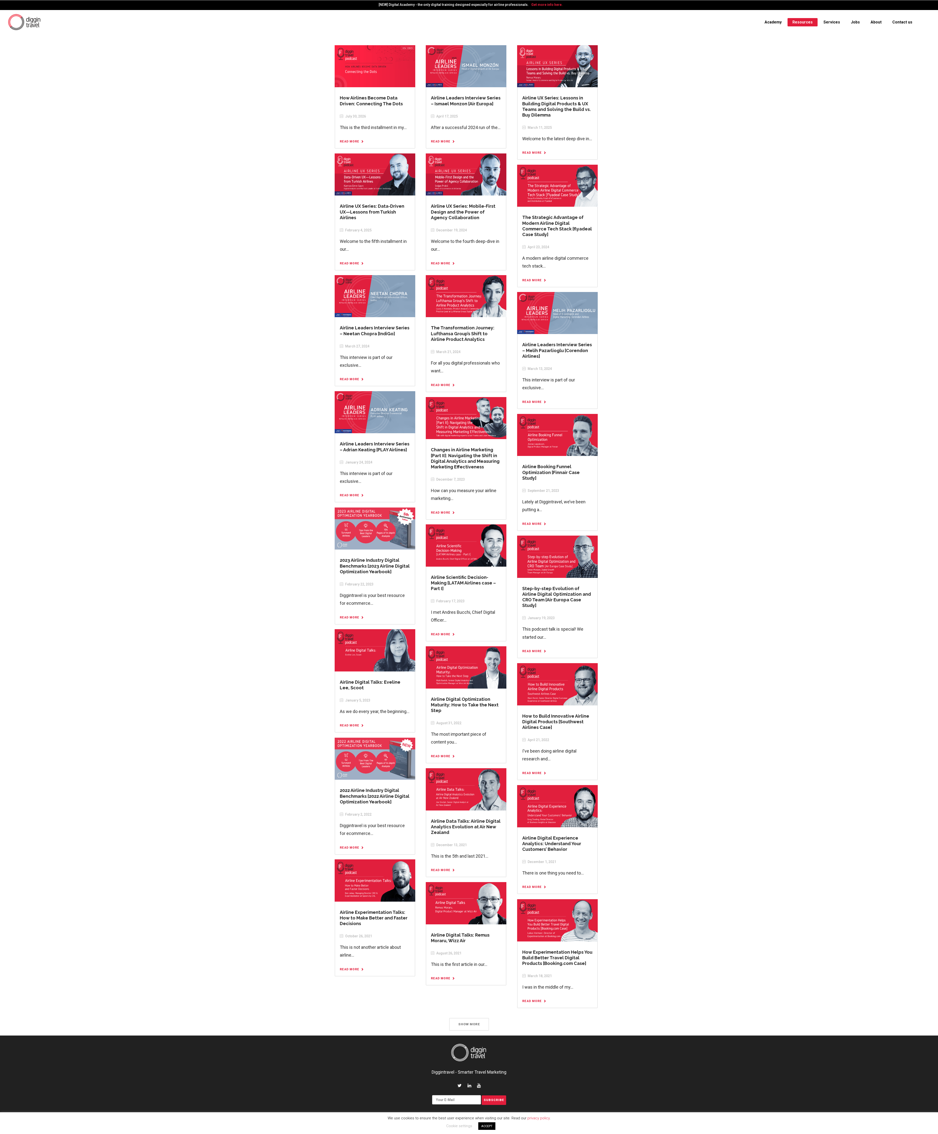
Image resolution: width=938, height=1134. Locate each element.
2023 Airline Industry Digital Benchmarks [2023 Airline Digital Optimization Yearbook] (375, 566)
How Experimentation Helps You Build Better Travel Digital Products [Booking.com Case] (557, 958)
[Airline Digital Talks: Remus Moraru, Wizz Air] (466, 903)
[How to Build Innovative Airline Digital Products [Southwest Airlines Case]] (557, 684)
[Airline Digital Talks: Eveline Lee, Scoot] (375, 650)
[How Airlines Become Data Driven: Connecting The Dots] (375, 66)
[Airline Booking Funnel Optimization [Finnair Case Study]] (557, 435)
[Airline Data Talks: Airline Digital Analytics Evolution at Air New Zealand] (466, 789)
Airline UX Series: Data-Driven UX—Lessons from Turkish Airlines (372, 212)
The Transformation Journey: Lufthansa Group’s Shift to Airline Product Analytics (462, 333)
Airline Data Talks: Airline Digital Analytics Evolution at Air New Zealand (466, 827)
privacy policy (538, 1118)
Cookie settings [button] (459, 1126)
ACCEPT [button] (486, 1126)
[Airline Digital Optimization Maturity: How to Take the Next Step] (466, 667)
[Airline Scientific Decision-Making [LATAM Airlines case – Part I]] (466, 545)
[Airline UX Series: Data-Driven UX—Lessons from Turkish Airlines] (375, 174)
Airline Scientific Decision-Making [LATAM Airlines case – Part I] (463, 583)
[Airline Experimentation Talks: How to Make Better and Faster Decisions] (375, 880)
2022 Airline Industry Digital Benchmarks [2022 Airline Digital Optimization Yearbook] (374, 796)
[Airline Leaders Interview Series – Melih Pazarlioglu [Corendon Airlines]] (557, 313)
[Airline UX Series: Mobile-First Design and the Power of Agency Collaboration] (466, 174)
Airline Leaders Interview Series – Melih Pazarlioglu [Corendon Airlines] (557, 350)
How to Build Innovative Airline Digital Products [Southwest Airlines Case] (555, 721)
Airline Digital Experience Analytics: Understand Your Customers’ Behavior (551, 843)
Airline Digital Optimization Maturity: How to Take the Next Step (465, 705)
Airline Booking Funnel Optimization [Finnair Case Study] (551, 472)
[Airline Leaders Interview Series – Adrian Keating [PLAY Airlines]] (375, 412)
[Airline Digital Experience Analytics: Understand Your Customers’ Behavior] (557, 806)
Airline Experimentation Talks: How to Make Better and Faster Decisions (373, 918)
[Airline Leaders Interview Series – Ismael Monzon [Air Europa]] (466, 66)
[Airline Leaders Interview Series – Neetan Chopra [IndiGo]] (375, 296)
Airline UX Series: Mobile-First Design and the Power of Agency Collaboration (463, 212)
